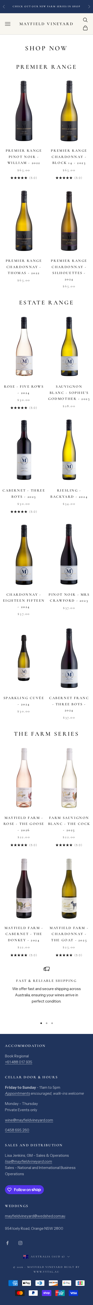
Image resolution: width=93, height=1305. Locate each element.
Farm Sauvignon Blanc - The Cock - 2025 (69, 824)
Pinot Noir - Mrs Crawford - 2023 (69, 597)
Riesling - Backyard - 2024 (69, 493)
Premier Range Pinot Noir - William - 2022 (24, 156)
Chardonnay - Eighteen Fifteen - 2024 (24, 600)
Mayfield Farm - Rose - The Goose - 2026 (23, 824)
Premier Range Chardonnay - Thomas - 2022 (24, 267)
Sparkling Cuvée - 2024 (23, 701)
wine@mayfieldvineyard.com (29, 1120)
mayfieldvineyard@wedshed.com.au (35, 1216)
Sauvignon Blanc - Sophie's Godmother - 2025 (69, 392)
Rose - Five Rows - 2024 (24, 389)
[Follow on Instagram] (20, 1242)
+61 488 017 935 (18, 1062)
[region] (46, 990)
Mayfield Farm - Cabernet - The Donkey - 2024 (23, 934)
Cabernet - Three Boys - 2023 (23, 493)
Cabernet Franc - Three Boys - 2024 (69, 704)
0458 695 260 (17, 1130)
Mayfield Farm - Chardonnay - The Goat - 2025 (69, 934)
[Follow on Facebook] (7, 1242)
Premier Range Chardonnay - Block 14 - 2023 (69, 156)
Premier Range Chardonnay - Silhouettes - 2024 (69, 270)
